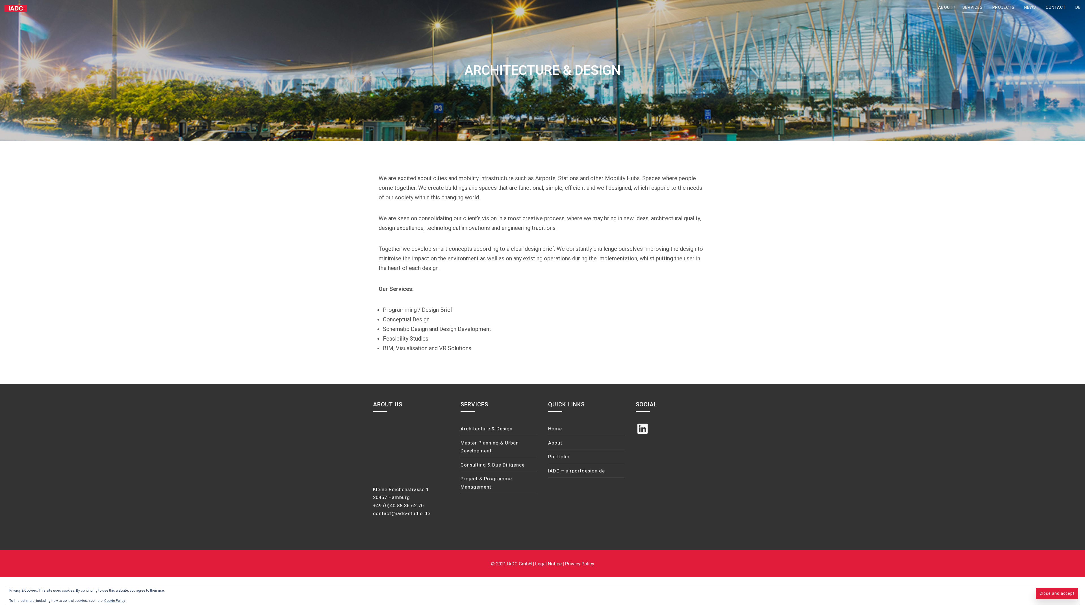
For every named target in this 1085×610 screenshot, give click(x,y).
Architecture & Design (487, 429)
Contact (1056, 7)
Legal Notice (549, 564)
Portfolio (559, 456)
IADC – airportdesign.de (576, 471)
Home (555, 429)
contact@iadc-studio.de (401, 513)
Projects (1003, 7)
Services (972, 7)
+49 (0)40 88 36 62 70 (398, 505)
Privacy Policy (579, 564)
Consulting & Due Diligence (493, 465)
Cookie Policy (114, 601)
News (1030, 7)
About (945, 7)
